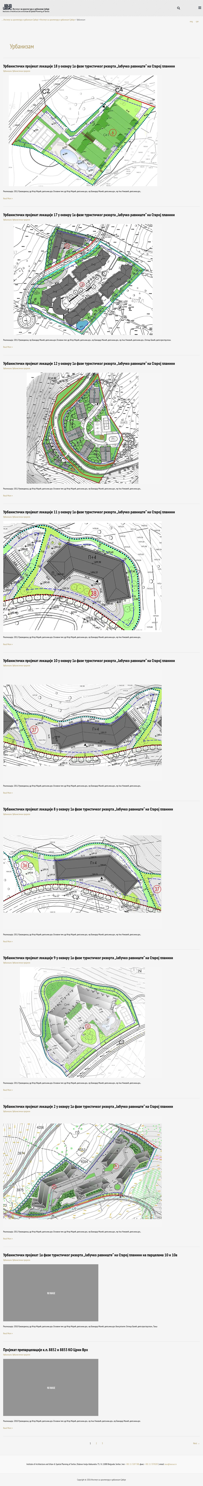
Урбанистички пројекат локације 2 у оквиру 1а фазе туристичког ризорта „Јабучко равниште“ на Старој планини (88, 1106)
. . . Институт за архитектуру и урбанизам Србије (20, 19)
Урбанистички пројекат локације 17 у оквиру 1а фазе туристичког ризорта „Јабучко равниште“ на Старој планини (89, 214)
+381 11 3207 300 (132, 1464)
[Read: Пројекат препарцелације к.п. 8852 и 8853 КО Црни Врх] (50, 1387)
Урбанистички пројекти (21, 71)
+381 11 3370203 (151, 1464)
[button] (178, 8)
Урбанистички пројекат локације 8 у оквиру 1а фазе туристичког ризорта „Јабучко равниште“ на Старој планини (88, 809)
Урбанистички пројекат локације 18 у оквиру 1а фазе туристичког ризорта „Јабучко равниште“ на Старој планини (89, 66)
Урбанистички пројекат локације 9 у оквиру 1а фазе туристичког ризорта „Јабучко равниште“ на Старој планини (88, 957)
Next (196, 1443)
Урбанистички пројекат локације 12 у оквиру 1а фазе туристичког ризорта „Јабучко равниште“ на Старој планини (89, 363)
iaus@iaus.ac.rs (171, 1464)
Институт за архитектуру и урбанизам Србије (57, 19)
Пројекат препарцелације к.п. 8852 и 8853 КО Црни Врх (45, 1349)
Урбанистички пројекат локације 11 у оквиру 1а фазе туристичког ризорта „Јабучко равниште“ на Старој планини (89, 511)
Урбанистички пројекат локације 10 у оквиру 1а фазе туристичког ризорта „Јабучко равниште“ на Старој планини (89, 660)
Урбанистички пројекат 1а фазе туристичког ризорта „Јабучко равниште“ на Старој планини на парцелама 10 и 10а (90, 1254)
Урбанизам (7, 71)
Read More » (8, 198)
